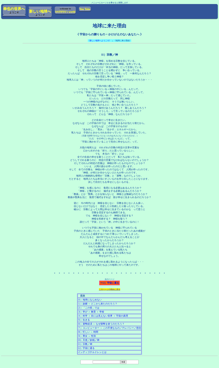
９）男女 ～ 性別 (87, 336)
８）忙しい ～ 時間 (88, 332)
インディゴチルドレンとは (92, 352)
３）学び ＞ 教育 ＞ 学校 (91, 311)
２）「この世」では (88, 307)
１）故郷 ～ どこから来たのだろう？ (97, 303)
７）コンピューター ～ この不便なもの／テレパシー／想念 (109, 328)
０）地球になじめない (90, 299)
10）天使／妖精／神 (88, 340)
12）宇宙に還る (86, 348)
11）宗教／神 (85, 344)
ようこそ (14, 10)
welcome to (65, 10)
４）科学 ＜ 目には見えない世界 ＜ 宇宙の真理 (103, 316)
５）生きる (84, 320)
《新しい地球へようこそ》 (99, 40)
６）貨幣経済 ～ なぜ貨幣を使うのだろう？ (101, 324)
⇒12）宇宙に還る (109, 283)
